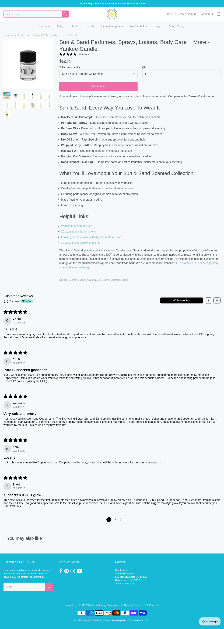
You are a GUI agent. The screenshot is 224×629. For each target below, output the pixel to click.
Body (60, 26)
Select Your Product (70, 67)
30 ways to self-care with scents (80, 242)
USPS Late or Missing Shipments (100, 605)
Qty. (144, 67)
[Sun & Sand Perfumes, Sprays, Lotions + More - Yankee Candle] (7, 95)
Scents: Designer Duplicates (84, 279)
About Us (71, 605)
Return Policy (176, 26)
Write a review (182, 300)
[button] (68, 54)
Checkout (207, 13)
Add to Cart (99, 86)
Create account (187, 13)
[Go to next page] (122, 519)
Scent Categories (112, 26)
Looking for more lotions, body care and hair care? (92, 237)
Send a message (124, 583)
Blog (157, 26)
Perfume (44, 26)
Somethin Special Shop (93, 620)
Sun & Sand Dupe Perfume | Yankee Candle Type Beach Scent (45, 35)
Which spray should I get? (77, 225)
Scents (90, 26)
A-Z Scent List (139, 26)
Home (74, 26)
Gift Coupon (151, 605)
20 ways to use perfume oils (78, 231)
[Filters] (208, 300)
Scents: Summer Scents (115, 279)
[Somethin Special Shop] (112, 14)
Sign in (168, 13)
